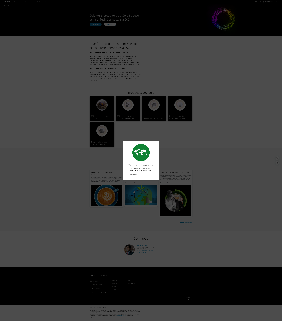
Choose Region (133, 174)
